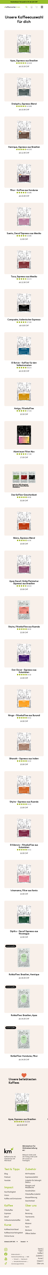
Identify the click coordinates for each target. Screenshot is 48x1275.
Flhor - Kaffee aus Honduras (24, 190)
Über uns (40, 1263)
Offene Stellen (30, 1233)
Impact (39, 1261)
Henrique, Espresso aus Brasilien (24, 147)
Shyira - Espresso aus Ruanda (24, 802)
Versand (16, 1259)
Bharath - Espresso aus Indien (24, 758)
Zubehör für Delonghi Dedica (33, 1181)
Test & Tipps (40, 1249)
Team (27, 1210)
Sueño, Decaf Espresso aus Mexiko (24, 233)
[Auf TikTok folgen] (5, 1263)
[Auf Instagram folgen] (5, 1249)
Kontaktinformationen (20, 1261)
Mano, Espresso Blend (24, 538)
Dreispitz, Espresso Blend (23, 104)
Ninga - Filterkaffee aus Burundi (24, 715)
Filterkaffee (8, 1210)
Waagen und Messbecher (30, 1186)
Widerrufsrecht (15, 1254)
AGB (28, 1257)
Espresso (7, 1213)
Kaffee (40, 1253)
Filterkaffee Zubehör (32, 1194)
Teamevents (29, 1217)
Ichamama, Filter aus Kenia (24, 890)
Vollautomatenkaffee (12, 1220)
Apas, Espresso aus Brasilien (24, 61)
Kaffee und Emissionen (13, 1198)
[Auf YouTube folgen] (5, 1258)
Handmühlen (30, 1191)
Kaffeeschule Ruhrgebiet (13, 1233)
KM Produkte (30, 1174)
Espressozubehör (31, 1177)
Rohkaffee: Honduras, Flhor (24, 1056)
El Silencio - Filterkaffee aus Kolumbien (24, 846)
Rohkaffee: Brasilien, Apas (24, 1015)
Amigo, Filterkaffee (24, 408)
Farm (27, 1227)
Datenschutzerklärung (17, 1257)
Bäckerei (28, 1230)
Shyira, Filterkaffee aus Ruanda (24, 627)
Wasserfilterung (31, 1197)
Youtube (7, 1180)
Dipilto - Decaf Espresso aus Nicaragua (24, 932)
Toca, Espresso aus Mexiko (24, 276)
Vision (6, 1195)
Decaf (6, 1217)
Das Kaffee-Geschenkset (24, 495)
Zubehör (39, 1256)
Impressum (24, 1259)
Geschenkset (30, 1201)
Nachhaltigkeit (10, 1192)
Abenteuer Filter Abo (24, 451)
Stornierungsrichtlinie (17, 1264)
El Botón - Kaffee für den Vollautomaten (24, 364)
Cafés (27, 1220)
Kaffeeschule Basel (11, 1229)
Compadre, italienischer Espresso (24, 319)
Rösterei (28, 1223)
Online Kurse (9, 1236)
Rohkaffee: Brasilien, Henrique (24, 974)
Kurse (40, 1258)
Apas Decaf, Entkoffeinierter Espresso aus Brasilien (24, 582)
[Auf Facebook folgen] (5, 1254)
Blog (6, 1174)
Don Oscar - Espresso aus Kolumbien (24, 671)
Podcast (7, 1177)
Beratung (28, 1213)
